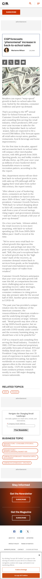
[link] (4, 62)
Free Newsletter (21, 430)
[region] (21, 565)
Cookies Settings (32, 549)
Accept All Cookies (20, 575)
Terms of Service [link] (27, 544)
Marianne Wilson (18, 50)
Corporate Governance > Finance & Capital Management (20, 457)
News (6, 392)
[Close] (39, 555)
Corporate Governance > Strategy (17, 463)
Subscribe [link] (20, 538)
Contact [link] (21, 549)
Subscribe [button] (21, 499)
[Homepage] (5, 3)
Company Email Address (16, 424)
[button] (38, 3)
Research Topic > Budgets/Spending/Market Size (15, 450)
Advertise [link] (29, 538)
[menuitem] (4, 62)
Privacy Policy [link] (14, 544)
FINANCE (15, 392)
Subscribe (11, 12)
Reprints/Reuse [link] (9, 549)
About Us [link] (12, 538)
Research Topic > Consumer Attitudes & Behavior (18, 444)
